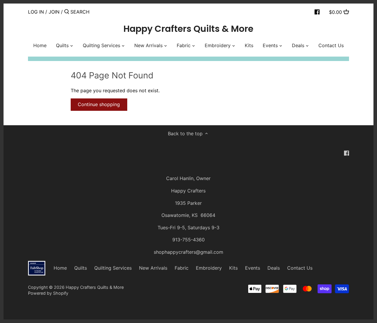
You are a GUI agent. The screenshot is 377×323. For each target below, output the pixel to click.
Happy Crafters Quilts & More (188, 28)
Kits (233, 268)
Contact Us (299, 268)
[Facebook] (317, 11)
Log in (36, 12)
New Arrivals (153, 268)
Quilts (80, 268)
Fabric (181, 268)
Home (60, 268)
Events (252, 268)
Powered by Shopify (48, 293)
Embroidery (209, 268)
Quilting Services (113, 268)
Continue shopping (99, 104)
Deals (273, 268)
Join (54, 12)
